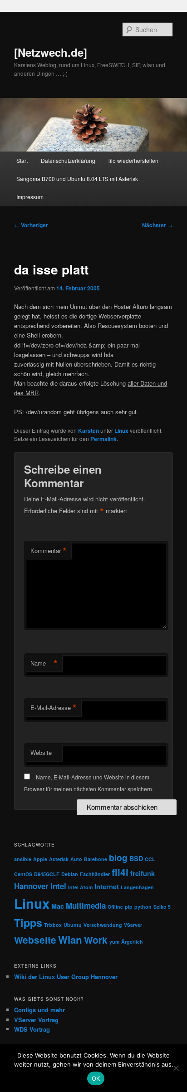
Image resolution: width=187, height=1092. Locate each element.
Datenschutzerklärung (68, 160)
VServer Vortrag (36, 1019)
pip (129, 906)
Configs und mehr (39, 1009)
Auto (76, 859)
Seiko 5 (162, 906)
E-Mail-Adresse (53, 707)
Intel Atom (80, 887)
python (143, 906)
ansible (22, 859)
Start (22, 160)
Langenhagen (137, 887)
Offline (115, 906)
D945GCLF (46, 874)
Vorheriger (31, 225)
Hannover (31, 886)
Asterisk (59, 859)
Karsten (88, 430)
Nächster (157, 225)
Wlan (70, 939)
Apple (40, 859)
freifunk (142, 873)
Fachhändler (95, 874)
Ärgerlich (132, 941)
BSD (136, 858)
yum (114, 941)
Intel (58, 886)
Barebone (95, 859)
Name (44, 663)
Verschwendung (103, 924)
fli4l (120, 872)
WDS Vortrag (32, 1029)
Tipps (28, 922)
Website (41, 752)
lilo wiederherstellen (133, 160)
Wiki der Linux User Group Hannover (66, 976)
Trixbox (53, 924)
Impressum (30, 197)
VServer (133, 924)
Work (96, 939)
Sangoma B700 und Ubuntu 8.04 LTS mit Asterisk (77, 178)
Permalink (103, 439)
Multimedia (86, 905)
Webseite (35, 939)
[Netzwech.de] (50, 52)
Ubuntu (73, 924)
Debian (69, 874)
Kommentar (48, 551)
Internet (106, 886)
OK (96, 1078)
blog (118, 857)
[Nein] (175, 1067)
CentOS (23, 874)
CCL (150, 859)
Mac (57, 906)
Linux (121, 430)
